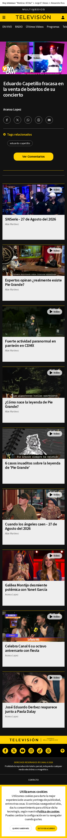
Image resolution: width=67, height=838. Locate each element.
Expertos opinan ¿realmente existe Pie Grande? (33, 282)
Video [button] (37, 58)
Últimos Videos (35, 26)
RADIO (19, 26)
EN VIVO (7, 26)
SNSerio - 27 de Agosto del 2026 (30, 219)
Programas (53, 26)
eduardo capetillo (20, 143)
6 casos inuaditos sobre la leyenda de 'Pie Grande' (32, 465)
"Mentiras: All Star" (24, 3)
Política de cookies (48, 811)
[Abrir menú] (3, 17)
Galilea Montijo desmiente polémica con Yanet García (26, 587)
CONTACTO (33, 779)
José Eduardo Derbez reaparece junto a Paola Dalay (31, 709)
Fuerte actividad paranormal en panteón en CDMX (30, 343)
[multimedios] (33, 10)
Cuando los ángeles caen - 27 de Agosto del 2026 (31, 526)
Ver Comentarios (33, 156)
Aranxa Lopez (12, 109)
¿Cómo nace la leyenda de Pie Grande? (29, 404)
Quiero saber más (20, 828)
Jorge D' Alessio (41, 3)
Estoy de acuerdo (46, 828)
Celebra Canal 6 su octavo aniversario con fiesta (25, 648)
